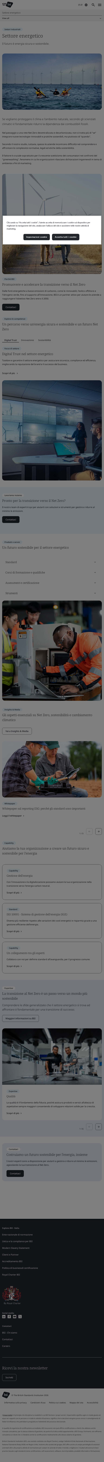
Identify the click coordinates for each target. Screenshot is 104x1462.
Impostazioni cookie (36, 237)
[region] (52, 230)
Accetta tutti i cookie (66, 237)
